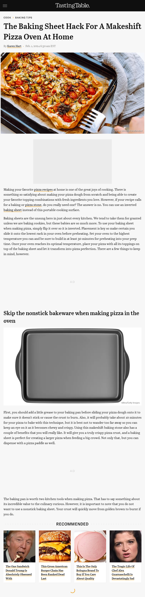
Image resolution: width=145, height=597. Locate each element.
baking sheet (13, 210)
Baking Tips (23, 17)
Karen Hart (14, 46)
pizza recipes (43, 189)
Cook (7, 17)
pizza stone (33, 204)
